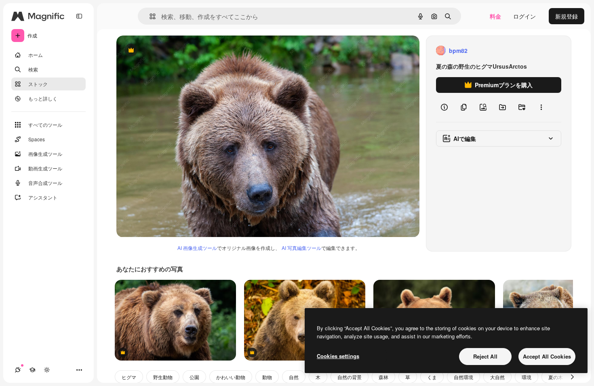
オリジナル (172, 50)
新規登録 (566, 16)
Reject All (485, 356)
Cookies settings (338, 356)
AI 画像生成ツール (197, 247)
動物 (267, 376)
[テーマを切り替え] (46, 369)
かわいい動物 (230, 376)
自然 (294, 376)
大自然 (497, 376)
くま (432, 376)
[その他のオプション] (541, 107)
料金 (495, 16)
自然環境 (463, 376)
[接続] (17, 369)
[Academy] (32, 369)
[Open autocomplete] (149, 16)
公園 (194, 376)
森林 (383, 376)
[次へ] (572, 376)
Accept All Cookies (547, 356)
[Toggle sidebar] (79, 16)
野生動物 (163, 376)
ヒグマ (129, 376)
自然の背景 (349, 376)
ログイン (524, 16)
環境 (526, 376)
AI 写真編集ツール (301, 247)
